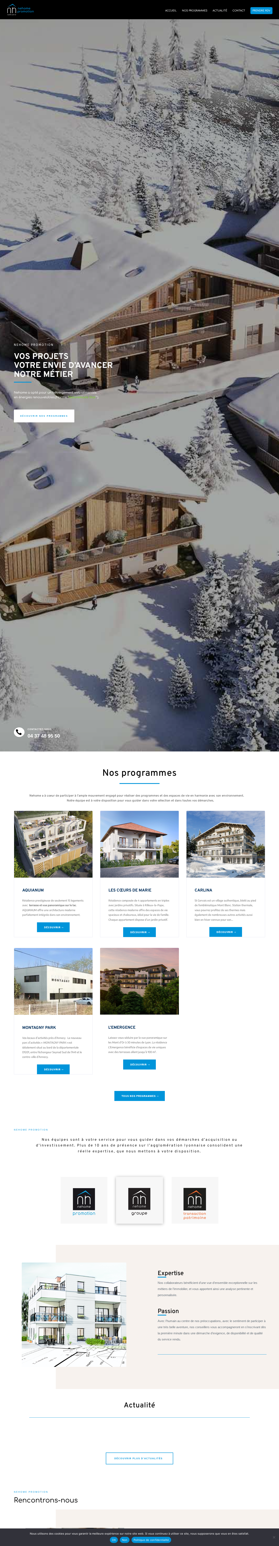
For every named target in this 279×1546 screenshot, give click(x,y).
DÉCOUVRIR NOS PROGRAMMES (44, 416)
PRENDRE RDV (261, 10)
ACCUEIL (171, 10)
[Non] (274, 1537)
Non (124, 1540)
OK (114, 1540)
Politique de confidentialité (151, 1540)
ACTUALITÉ (220, 10)
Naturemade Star (82, 397)
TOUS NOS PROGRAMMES (139, 1096)
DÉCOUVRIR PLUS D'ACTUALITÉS (138, 1458)
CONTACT (238, 10)
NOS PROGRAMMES (194, 10)
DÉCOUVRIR (52, 927)
